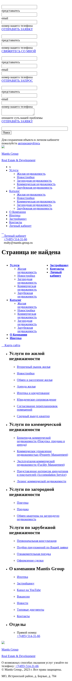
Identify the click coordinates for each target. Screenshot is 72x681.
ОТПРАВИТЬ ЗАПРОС (17, 80)
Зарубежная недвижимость (34, 187)
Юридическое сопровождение (36, 399)
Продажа (23, 509)
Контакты (15, 222)
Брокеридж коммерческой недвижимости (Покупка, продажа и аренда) (41, 441)
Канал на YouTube (29, 590)
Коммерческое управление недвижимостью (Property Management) (42, 453)
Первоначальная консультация (36, 540)
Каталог (14, 191)
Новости (22, 603)
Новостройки (26, 177)
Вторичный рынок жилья (33, 366)
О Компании (17, 212)
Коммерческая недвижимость (36, 184)
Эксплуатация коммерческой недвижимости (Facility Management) (41, 463)
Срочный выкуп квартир (33, 416)
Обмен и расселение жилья (34, 380)
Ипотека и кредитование (33, 393)
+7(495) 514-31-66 (28, 636)
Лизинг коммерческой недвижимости (41, 481)
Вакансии (23, 596)
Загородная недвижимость (34, 180)
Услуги (13, 170)
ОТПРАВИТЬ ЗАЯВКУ (17, 29)
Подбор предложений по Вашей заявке (42, 547)
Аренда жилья (26, 386)
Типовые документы (30, 609)
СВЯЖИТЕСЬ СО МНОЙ (19, 51)
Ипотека (14, 215)
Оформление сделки (30, 560)
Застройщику (18, 218)
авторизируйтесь (29, 143)
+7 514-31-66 (15, 239)
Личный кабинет (20, 225)
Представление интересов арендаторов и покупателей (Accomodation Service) (42, 473)
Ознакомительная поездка (34, 554)
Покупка (22, 502)
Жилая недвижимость (31, 173)
